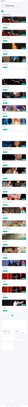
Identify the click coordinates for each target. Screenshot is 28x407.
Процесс (4, 162)
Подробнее (4, 27)
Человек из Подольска (6, 188)
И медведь (4, 307)
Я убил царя (5, 241)
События (11, 406)
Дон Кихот (4, 294)
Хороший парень (5, 64)
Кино (14, 406)
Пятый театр (4, 25)
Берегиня (4, 126)
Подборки (17, 406)
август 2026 (8, 332)
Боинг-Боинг (5, 215)
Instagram (12, 8)
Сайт (7, 8)
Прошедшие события (5, 318)
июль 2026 (5, 332)
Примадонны (5, 113)
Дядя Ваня (4, 281)
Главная (2, 4)
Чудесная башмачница (6, 24)
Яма (3, 175)
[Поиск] (24, 1)
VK (9, 8)
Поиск (20, 406)
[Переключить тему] (26, 1)
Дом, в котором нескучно (7, 228)
